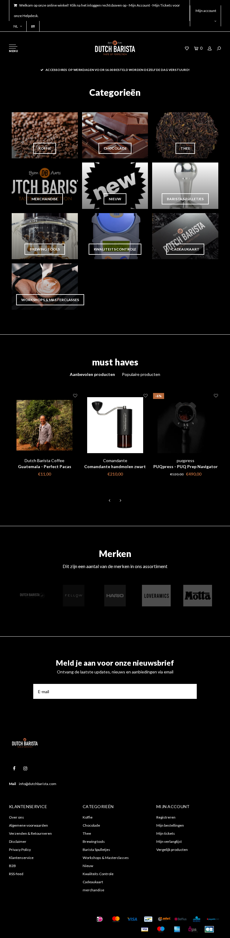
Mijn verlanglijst (169, 841)
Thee (87, 833)
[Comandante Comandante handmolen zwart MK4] (115, 425)
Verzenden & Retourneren (30, 833)
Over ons (16, 817)
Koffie (88, 817)
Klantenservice (21, 857)
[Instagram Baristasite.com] (25, 768)
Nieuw (88, 865)
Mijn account (206, 10)
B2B (12, 865)
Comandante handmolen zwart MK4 (115, 467)
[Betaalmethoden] (100, 919)
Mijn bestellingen (170, 825)
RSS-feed (16, 874)
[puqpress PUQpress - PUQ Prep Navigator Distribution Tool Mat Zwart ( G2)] (185, 425)
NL (15, 26)
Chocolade (91, 825)
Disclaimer (17, 841)
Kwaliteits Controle (98, 874)
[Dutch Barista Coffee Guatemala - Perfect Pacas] (44, 425)
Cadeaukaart (93, 882)
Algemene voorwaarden (28, 825)
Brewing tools (94, 841)
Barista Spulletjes (96, 849)
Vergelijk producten (172, 849)
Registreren (165, 817)
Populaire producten (141, 374)
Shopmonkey (23, 926)
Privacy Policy (20, 849)
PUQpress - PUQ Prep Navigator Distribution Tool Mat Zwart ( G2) (185, 467)
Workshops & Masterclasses (106, 857)
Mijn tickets (165, 833)
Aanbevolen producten (92, 374)
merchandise (93, 890)
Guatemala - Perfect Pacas (44, 466)
